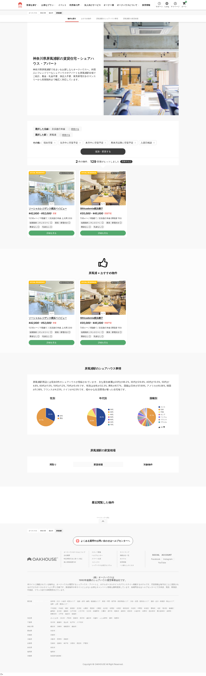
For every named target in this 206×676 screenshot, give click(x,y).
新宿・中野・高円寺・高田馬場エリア (115, 601)
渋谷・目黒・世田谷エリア (139, 601)
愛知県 (29, 631)
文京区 (79, 608)
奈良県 (29, 647)
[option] (51, 188)
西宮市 (79, 643)
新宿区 (72, 608)
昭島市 (116, 611)
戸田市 (69, 618)
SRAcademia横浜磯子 (91, 208)
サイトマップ (124, 552)
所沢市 (82, 618)
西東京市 (53, 614)
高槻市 (66, 639)
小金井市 (137, 611)
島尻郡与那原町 (55, 656)
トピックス (95, 562)
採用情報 (146, 5)
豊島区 (153, 608)
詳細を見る (51, 233)
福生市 (67, 614)
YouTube (162, 562)
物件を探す (72, 18)
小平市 (61, 614)
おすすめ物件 (86, 18)
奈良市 (52, 647)
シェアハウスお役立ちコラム (102, 565)
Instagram (168, 559)
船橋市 (59, 622)
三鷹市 (103, 611)
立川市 (88, 611)
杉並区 (146, 608)
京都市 (52, 635)
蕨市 (110, 618)
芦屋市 (85, 643)
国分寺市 (152, 611)
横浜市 (52, 626)
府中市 (110, 611)
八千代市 (80, 622)
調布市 (123, 611)
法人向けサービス (92, 5)
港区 (66, 608)
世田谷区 (126, 608)
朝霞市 (116, 618)
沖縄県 (29, 656)
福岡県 (29, 652)
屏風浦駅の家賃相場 (130, 18)
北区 (158, 608)
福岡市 (52, 652)
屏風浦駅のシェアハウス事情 (107, 18)
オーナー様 (109, 5)
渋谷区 (133, 608)
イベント (62, 5)
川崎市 (59, 626)
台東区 (85, 608)
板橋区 (171, 608)
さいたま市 (54, 618)
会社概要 (67, 555)
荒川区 (164, 608)
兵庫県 (29, 643)
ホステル (123, 559)
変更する (75, 129)
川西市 (72, 643)
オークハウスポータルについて (74, 552)
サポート (159, 6)
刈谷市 (52, 631)
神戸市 (66, 643)
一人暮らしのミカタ (127, 565)
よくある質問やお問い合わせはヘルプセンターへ (105, 540)
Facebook (155, 559)
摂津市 (59, 639)
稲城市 (74, 614)
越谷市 (88, 618)
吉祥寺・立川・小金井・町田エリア (62, 601)
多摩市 (169, 611)
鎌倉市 (74, 626)
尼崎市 (59, 643)
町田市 (130, 611)
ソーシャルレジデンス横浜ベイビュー (48, 208)
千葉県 (29, 622)
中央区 (61, 608)
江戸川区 (73, 611)
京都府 (29, 635)
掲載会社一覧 (124, 555)
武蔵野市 (96, 611)
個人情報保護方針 (70, 562)
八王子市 (81, 611)
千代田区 (53, 608)
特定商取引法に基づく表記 (73, 559)
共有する (125, 161)
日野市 (144, 611)
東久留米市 (161, 611)
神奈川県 (30, 626)
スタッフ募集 (96, 552)
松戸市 (72, 622)
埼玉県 (29, 618)
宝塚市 (52, 643)
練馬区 (52, 611)
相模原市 (67, 626)
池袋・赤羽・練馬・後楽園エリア (88, 601)
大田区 (118, 608)
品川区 (105, 608)
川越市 (95, 618)
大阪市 (52, 639)
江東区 (99, 608)
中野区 (140, 608)
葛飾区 (66, 611)
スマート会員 (96, 559)
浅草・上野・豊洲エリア (58, 604)
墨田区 (92, 608)
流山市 (66, 622)
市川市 (52, 622)
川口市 (62, 618)
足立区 (59, 611)
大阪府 (29, 639)
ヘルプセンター (97, 555)
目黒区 (112, 608)
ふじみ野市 (103, 618)
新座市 (75, 618)
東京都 (29, 601)
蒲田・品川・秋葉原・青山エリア (162, 601)
